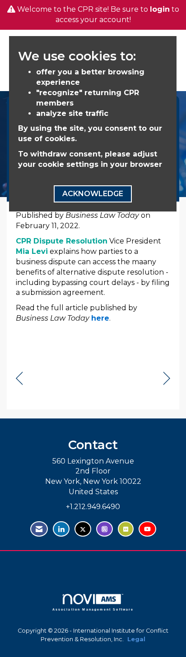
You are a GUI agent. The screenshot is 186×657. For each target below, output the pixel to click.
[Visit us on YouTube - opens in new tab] (147, 529)
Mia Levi (32, 251)
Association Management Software (93, 609)
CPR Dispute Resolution (61, 241)
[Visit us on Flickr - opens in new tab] (126, 529)
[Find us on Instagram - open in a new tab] (104, 529)
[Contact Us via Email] (39, 529)
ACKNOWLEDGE (92, 193)
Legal (136, 639)
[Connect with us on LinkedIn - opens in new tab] (61, 529)
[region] (166, 378)
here (100, 318)
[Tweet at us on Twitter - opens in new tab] (82, 529)
